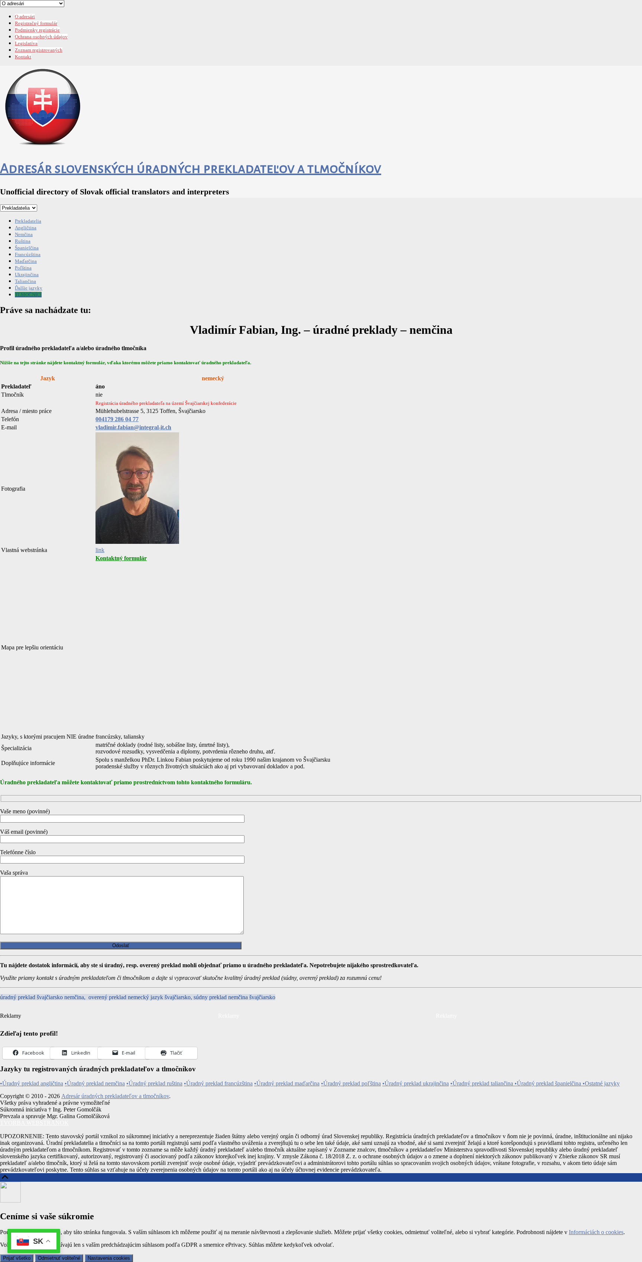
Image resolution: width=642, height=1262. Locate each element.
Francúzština (27, 254)
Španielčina (27, 248)
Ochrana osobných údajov (41, 36)
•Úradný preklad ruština (154, 1083)
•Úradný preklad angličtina (31, 1083)
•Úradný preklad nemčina (95, 1083)
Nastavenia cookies (109, 1258)
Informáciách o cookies (596, 1232)
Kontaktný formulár (121, 558)
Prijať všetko (16, 1258)
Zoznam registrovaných (38, 50)
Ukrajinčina (27, 274)
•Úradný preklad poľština (351, 1083)
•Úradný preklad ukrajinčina (415, 1083)
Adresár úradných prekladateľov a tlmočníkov (115, 1096)
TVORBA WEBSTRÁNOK (34, 1123)
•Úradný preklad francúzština (218, 1083)
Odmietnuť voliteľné (59, 1258)
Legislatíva (26, 43)
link (99, 550)
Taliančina (25, 281)
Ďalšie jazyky (28, 288)
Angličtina (25, 227)
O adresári (25, 16)
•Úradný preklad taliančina (482, 1083)
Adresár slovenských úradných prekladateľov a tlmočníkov (190, 168)
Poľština (23, 268)
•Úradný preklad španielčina (549, 1083)
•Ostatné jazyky (601, 1083)
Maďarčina (26, 261)
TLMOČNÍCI (28, 294)
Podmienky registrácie (37, 30)
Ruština (22, 241)
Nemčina (24, 234)
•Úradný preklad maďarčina (287, 1083)
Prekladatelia (28, 221)
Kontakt (23, 56)
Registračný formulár (36, 23)
